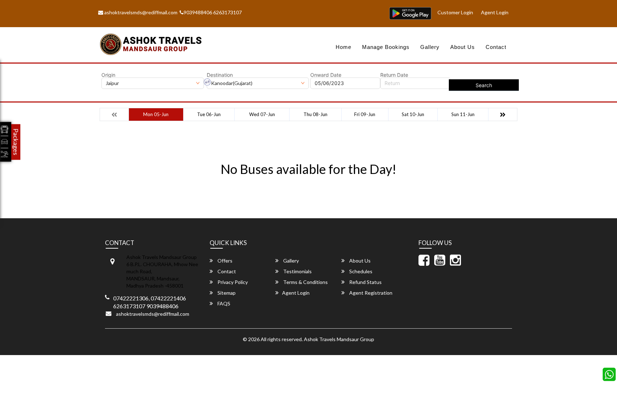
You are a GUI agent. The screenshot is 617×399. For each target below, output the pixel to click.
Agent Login (494, 12)
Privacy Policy (232, 282)
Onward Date (325, 75)
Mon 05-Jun (156, 114)
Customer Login (455, 12)
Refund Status (365, 282)
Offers (224, 261)
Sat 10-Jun (413, 114)
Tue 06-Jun (209, 114)
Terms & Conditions (305, 282)
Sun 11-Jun (463, 114)
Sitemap (226, 293)
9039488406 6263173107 (213, 12)
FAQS (223, 303)
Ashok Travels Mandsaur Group (339, 339)
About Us (462, 47)
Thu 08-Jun (315, 114)
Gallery (430, 47)
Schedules (360, 271)
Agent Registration (370, 293)
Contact (496, 47)
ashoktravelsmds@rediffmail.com (140, 12)
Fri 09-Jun (364, 114)
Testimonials (297, 271)
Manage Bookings (386, 47)
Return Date (394, 75)
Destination (220, 75)
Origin (108, 75)
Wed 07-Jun (262, 114)
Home (343, 47)
